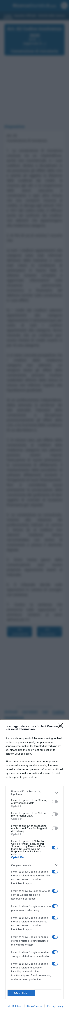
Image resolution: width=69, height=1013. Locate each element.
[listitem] (34, 792)
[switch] (55, 801)
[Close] (61, 726)
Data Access (34, 1005)
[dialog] (34, 866)
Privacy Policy (55, 1005)
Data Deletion (14, 1005)
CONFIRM (21, 993)
